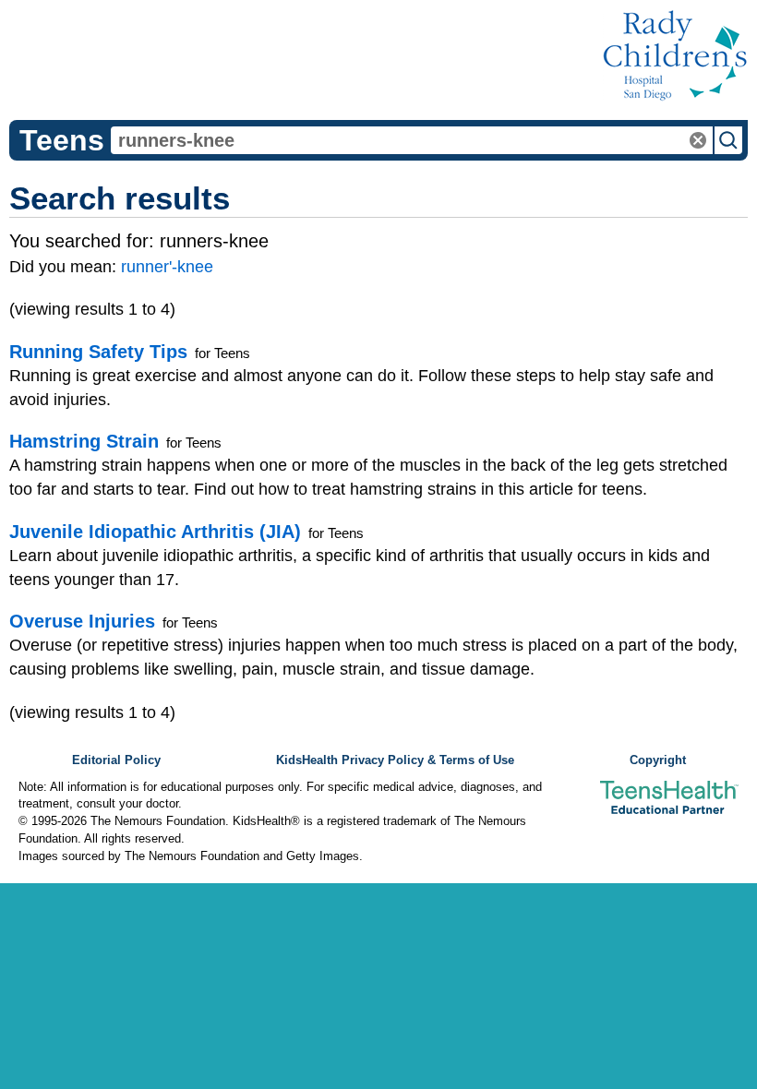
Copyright (658, 760)
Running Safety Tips (98, 351)
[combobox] (412, 140)
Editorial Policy (116, 760)
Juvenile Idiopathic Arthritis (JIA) (155, 531)
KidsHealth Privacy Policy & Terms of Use (395, 760)
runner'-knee (167, 266)
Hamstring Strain (84, 441)
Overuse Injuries (82, 621)
